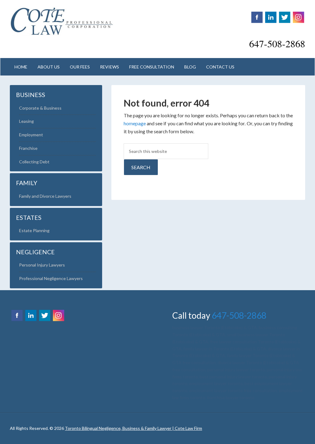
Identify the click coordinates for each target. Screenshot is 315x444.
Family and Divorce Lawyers (45, 196)
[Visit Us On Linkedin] (270, 20)
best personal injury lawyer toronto (233, 376)
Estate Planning (34, 230)
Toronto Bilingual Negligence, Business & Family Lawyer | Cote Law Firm (62, 21)
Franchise (28, 148)
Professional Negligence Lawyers (51, 278)
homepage (135, 123)
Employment (31, 134)
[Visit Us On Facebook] (257, 20)
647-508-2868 (239, 315)
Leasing (26, 121)
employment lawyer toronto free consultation (233, 390)
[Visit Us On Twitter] (284, 20)
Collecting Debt (34, 161)
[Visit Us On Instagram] (298, 20)
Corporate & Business (40, 108)
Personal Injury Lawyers (42, 264)
